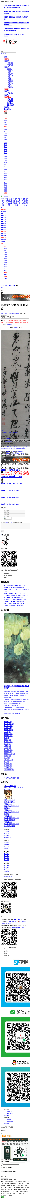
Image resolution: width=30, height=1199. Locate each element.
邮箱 (2, 1165)
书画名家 (10, 101)
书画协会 (6, 59)
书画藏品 (3, 235)
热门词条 (6, 844)
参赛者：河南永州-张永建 (10, 504)
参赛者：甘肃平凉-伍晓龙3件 (14, 451)
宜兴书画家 (10, 105)
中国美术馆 (8, 730)
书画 (5, 129)
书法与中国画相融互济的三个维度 (14, 603)
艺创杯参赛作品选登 (9, 285)
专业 (5, 173)
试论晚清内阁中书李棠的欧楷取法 (14, 707)
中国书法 (8, 736)
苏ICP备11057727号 (12, 921)
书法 (6, 738)
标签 (5, 116)
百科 (5, 133)
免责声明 (6, 867)
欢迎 (5, 151)
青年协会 (6, 842)
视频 (5, 262)
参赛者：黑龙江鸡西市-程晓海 (15, 453)
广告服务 (6, 831)
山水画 (7, 748)
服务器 (9, 1120)
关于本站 (6, 865)
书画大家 (10, 99)
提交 (2, 1197)
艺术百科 (6, 846)
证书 (5, 280)
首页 (5, 57)
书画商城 (6, 95)
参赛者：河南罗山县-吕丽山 (10, 470)
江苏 (5, 143)
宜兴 (5, 270)
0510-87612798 (8, 876)
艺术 (5, 131)
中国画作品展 (9, 754)
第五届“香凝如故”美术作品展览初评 (14, 585)
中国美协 (8, 722)
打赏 (2, 431)
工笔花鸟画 (8, 760)
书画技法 (6, 107)
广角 (5, 252)
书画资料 (6, 91)
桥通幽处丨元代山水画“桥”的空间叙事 (15, 599)
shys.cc (8, 438)
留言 (5, 111)
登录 (2, 53)
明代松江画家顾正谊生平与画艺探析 (14, 593)
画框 (5, 120)
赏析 (5, 251)
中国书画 (8, 752)
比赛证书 (10, 1112)
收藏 (5, 258)
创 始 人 (6, 869)
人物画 (7, 746)
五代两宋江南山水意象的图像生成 (14, 587)
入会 (5, 153)
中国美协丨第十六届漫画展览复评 (14, 601)
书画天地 (10, 75)
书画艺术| (15, 927)
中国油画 (8, 734)
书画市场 (10, 83)
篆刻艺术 (8, 728)
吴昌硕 (7, 732)
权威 (5, 175)
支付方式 (6, 833)
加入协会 (10, 1114)
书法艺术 (8, 742)
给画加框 (6, 1124)
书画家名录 (7, 97)
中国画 (7, 740)
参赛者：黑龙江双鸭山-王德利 (11, 477)
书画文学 (10, 77)
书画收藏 (10, 81)
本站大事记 (7, 837)
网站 (5, 177)
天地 (5, 256)
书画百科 (6, 89)
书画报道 (10, 63)
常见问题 (6, 835)
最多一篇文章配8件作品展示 (9, 1171)
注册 (4, 53)
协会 (5, 149)
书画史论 (10, 87)
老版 (5, 126)
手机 (2, 1163)
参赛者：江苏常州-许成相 (10, 490)
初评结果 (8, 766)
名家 (5, 266)
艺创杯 (9, 433)
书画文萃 (6, 67)
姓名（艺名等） (5, 1161)
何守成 (16, 327)
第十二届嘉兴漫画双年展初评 (12, 703)
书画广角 (10, 73)
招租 (5, 187)
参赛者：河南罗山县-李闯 (10, 497)
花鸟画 (7, 744)
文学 (5, 260)
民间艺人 (10, 103)
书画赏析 (10, 71)
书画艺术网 (4, 313)
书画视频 (10, 93)
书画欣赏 (6, 856)
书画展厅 (6, 61)
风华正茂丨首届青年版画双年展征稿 (14, 701)
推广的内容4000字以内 (7, 1167)
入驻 (5, 137)
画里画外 (10, 69)
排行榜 (6, 848)
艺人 (5, 268)
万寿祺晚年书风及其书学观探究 (13, 597)
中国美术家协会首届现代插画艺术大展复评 (16, 699)
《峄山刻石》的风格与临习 (12, 705)
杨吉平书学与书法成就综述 (12, 713)
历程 (5, 124)
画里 (5, 249)
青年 (5, 145)
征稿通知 (8, 768)
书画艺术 (10, 79)
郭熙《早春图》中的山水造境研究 (14, 605)
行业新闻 (10, 65)
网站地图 (6, 871)
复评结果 (8, 764)
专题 (5, 118)
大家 (5, 264)
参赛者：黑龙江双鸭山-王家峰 (11, 484)
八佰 (5, 139)
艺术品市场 (7, 109)
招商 (5, 135)
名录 (5, 247)
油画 (7, 758)
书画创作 (10, 85)
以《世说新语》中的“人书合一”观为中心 (16, 595)
